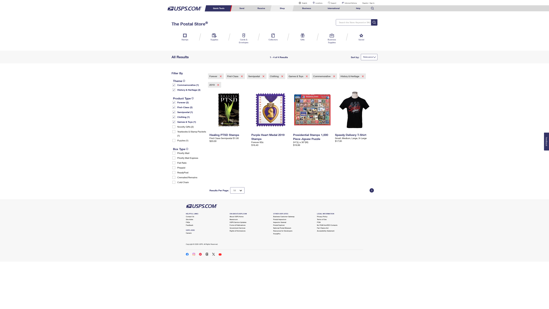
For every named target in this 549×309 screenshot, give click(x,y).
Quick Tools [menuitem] (218, 8)
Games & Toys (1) (186, 121)
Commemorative (322, 76)
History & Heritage (350, 76)
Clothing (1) (183, 117)
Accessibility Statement (325, 231)
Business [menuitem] (306, 8)
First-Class (233, 76)
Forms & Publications (237, 225)
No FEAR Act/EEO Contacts (327, 225)
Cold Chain (183, 182)
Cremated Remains (187, 177)
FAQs (188, 222)
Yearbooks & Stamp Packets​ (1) (191, 133)
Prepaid (181, 167)
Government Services (237, 228)
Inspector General (279, 222)
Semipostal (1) (185, 112)
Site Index (189, 219)
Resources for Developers (282, 231)
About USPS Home (236, 216)
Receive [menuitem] (261, 8)
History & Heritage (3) (188, 89)
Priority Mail (183, 153)
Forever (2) (183, 102)
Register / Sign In (368, 3)
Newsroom (234, 219)
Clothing (274, 76)
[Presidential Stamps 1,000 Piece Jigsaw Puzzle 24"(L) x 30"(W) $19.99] (312, 110)
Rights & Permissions (237, 231)
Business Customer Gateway (284, 216)
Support (333, 3)
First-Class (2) (185, 107)
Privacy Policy (322, 216)
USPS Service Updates (238, 222)
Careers (189, 233)
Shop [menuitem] (282, 8)
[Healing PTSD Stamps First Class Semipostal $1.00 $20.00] (228, 110)
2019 (212, 84)
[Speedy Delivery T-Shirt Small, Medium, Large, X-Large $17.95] (354, 110)
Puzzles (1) (182, 140)
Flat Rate (182, 162)
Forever (213, 76)
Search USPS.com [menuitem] (372, 8)
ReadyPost (182, 172)
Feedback (189, 225)
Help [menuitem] (358, 8)
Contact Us (190, 216)
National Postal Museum (282, 228)
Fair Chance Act (323, 228)
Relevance (368, 57)
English (301, 3)
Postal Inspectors (279, 219)
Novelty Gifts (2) (185, 126)
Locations (319, 3)
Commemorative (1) (188, 85)
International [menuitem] (334, 8)
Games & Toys (296, 76)
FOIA (319, 222)
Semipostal (254, 76)
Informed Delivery (351, 3)
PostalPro (277, 234)
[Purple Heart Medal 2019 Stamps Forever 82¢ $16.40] (270, 110)
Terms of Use (322, 219)
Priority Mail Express (187, 158)
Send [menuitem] (241, 8)
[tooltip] (184, 81)
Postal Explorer (279, 225)
